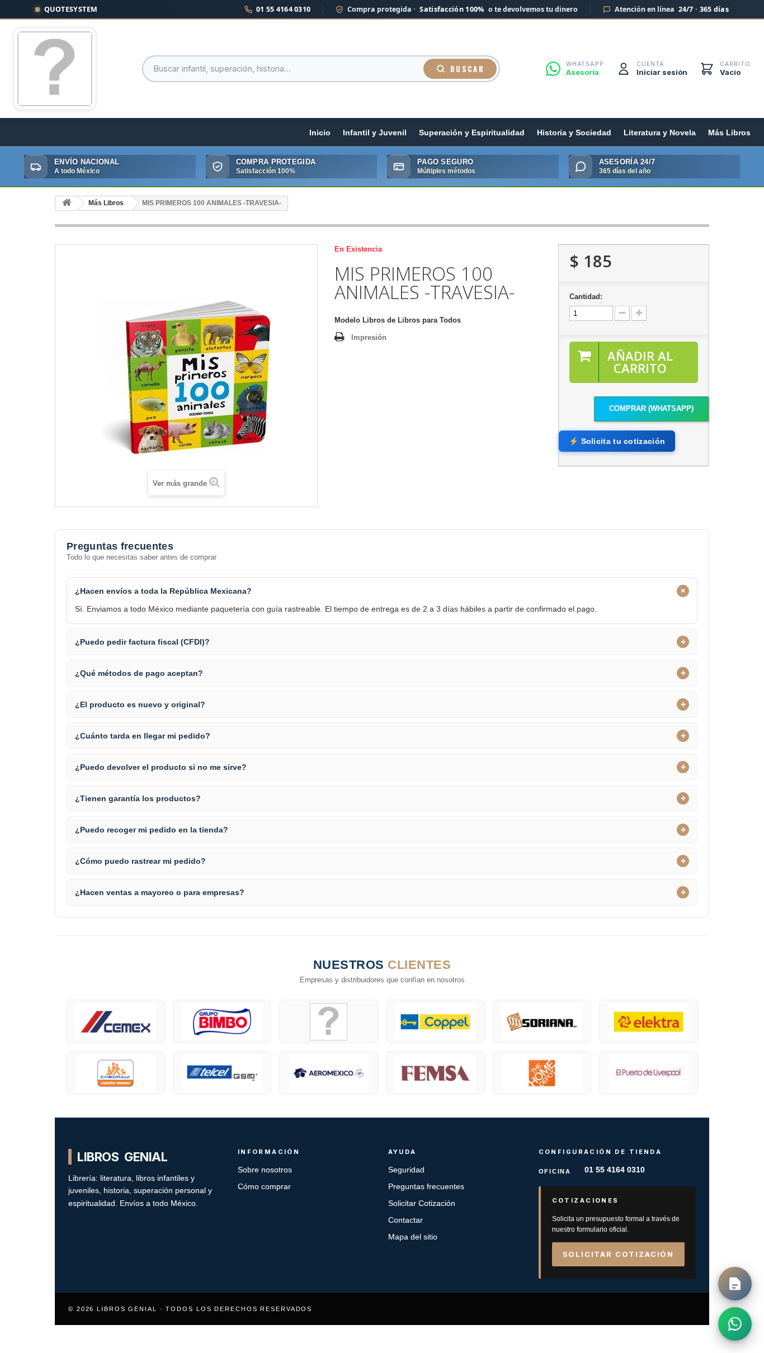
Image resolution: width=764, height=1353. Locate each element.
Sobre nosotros (265, 1170)
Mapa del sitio (412, 1237)
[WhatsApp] (735, 1324)
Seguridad (406, 1170)
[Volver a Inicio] (66, 203)
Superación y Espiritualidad (472, 133)
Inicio (320, 133)
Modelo (347, 320)
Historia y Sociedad (574, 133)
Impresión (368, 337)
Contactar (405, 1220)
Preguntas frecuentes (426, 1186)
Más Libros (729, 133)
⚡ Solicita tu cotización (617, 441)
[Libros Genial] (54, 68)
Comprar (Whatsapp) (651, 408)
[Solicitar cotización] (735, 1283)
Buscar (467, 68)
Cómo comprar (264, 1186)
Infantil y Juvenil (375, 133)
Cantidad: (585, 296)
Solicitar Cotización (421, 1203)
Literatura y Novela (660, 133)
